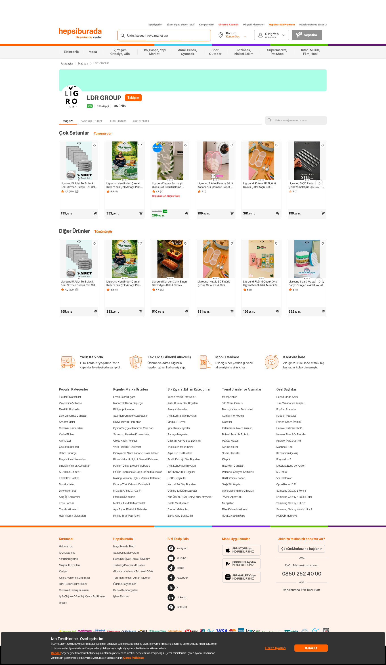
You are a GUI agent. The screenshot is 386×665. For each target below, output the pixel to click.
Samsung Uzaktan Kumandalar (131, 434)
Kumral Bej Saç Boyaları (181, 484)
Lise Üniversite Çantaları (73, 415)
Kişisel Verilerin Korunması (74, 577)
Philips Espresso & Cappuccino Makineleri (137, 472)
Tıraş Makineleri (68, 509)
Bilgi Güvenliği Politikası (72, 584)
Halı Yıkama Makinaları (72, 515)
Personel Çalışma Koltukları (238, 472)
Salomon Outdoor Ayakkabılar (130, 415)
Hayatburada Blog (123, 546)
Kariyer (63, 571)
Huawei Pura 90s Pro (288, 440)
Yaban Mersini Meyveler (181, 397)
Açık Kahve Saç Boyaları (182, 465)
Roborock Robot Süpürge (128, 403)
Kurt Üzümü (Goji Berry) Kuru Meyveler (190, 497)
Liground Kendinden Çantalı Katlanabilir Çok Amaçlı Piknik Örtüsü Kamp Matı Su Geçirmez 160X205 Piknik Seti (124, 185)
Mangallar (228, 503)
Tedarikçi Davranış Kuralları (129, 565)
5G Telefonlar (284, 478)
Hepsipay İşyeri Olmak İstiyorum (131, 559)
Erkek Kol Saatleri (69, 478)
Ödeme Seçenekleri (124, 584)
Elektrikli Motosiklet (70, 397)
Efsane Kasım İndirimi (288, 422)
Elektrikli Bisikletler (69, 409)
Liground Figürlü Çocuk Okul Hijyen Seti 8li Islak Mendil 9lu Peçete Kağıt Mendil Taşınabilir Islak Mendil (261, 283)
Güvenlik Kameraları (70, 428)
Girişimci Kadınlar (228, 24)
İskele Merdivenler (178, 503)
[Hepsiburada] (80, 31)
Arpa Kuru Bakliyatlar (180, 453)
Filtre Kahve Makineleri (235, 509)
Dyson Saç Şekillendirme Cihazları (133, 428)
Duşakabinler (66, 484)
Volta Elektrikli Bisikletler (127, 447)
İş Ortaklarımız (67, 552)
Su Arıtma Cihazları (70, 472)
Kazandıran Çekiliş (287, 453)
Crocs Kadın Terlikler (125, 440)
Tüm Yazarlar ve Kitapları (290, 403)
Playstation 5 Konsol (70, 403)
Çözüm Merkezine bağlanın (301, 549)
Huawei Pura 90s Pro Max (291, 434)
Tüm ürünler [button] (117, 121)
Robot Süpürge (68, 453)
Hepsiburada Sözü (287, 397)
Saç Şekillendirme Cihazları (238, 490)
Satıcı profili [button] (141, 121)
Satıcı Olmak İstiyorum (125, 552)
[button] (79, 213)
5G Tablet (281, 472)
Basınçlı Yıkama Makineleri (237, 409)
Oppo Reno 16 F (286, 484)
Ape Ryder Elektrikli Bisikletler (130, 509)
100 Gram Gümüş (232, 403)
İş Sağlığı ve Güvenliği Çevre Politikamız (82, 596)
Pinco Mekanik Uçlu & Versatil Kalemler (136, 459)
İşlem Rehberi (121, 596)
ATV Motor (65, 440)
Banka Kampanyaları (125, 590)
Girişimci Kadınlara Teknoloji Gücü (133, 571)
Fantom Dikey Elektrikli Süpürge (131, 465)
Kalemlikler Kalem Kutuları (237, 428)
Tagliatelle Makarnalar (180, 447)
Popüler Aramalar (286, 409)
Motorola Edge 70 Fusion (290, 465)
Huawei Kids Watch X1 (289, 428)
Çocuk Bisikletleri (69, 447)
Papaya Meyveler (178, 434)
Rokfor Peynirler (177, 478)
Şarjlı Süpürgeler (231, 484)
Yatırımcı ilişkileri (68, 559)
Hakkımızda (66, 546)
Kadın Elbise (66, 434)
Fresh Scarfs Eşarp (124, 397)
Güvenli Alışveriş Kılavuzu (73, 590)
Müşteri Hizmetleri (253, 24)
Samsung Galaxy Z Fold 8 (291, 490)
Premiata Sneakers (124, 497)
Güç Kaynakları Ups (233, 515)
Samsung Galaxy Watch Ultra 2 (294, 509)
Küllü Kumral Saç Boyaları (183, 403)
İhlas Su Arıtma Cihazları (127, 490)
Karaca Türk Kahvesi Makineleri (131, 484)
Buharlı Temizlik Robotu (235, 434)
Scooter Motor (67, 422)
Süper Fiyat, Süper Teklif (181, 24)
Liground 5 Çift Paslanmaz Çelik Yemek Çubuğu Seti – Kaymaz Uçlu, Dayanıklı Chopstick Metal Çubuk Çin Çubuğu (305, 185)
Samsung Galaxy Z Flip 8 (290, 503)
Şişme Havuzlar (231, 453)
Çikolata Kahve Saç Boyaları (184, 440)
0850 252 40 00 (301, 573)
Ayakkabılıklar (230, 447)
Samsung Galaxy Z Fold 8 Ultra (294, 497)
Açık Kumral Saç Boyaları (182, 415)
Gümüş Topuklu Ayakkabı (182, 490)
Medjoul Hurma (176, 422)
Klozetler (227, 422)
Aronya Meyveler (177, 409)
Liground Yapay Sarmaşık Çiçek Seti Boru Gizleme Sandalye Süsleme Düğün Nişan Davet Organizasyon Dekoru (168, 185)
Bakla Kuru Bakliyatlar (180, 515)
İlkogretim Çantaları (233, 465)
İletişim (63, 602)
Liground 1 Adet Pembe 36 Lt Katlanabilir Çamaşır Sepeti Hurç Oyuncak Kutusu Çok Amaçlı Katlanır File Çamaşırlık (215, 185)
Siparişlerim (155, 24)
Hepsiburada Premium (282, 24)
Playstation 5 (283, 459)
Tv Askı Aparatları (232, 497)
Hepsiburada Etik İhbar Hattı (302, 589)
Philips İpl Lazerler (123, 409)
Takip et (133, 98)
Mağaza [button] (68, 121)
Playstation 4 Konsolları (72, 459)
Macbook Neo (284, 447)
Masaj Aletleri (229, 397)
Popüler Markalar (286, 415)
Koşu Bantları (66, 503)
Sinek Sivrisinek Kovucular (74, 465)
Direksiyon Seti (67, 490)
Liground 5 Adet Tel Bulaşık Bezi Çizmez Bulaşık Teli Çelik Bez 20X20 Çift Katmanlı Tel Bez (79, 185)
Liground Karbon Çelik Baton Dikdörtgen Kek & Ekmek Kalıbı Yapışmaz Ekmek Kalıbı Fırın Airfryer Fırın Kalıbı (170, 283)
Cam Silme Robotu (233, 415)
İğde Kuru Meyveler (179, 428)
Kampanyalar (206, 24)
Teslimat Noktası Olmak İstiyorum (132, 577)
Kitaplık (226, 459)
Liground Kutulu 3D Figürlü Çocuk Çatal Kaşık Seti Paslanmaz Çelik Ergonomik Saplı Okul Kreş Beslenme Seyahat (260, 185)
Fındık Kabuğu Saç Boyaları (183, 459)
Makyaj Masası (230, 440)
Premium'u (84, 37)
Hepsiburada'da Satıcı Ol (313, 24)
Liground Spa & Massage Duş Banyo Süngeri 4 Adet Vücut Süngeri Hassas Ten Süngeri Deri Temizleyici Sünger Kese (307, 283)
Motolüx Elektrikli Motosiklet (129, 503)
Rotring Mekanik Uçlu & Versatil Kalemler (136, 478)
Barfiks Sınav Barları (233, 478)
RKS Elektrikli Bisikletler (127, 422)
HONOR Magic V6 (287, 515)
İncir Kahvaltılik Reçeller (181, 472)
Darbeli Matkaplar (178, 509)
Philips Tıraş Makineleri (126, 515)
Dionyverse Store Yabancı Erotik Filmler (136, 453)
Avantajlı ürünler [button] (91, 121)
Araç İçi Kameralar (69, 497)
